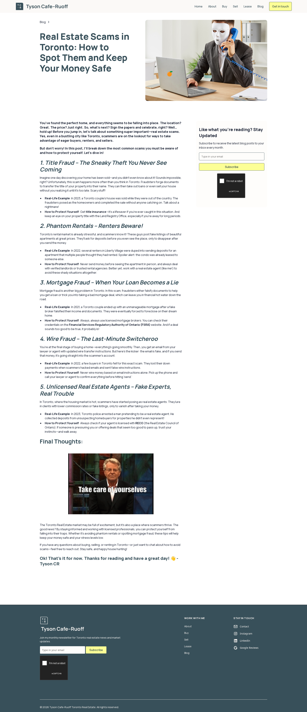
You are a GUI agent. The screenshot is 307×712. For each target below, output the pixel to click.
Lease (248, 6)
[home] (42, 6)
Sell (235, 6)
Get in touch (280, 6)
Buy (224, 6)
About (212, 6)
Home (199, 6)
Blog (260, 6)
